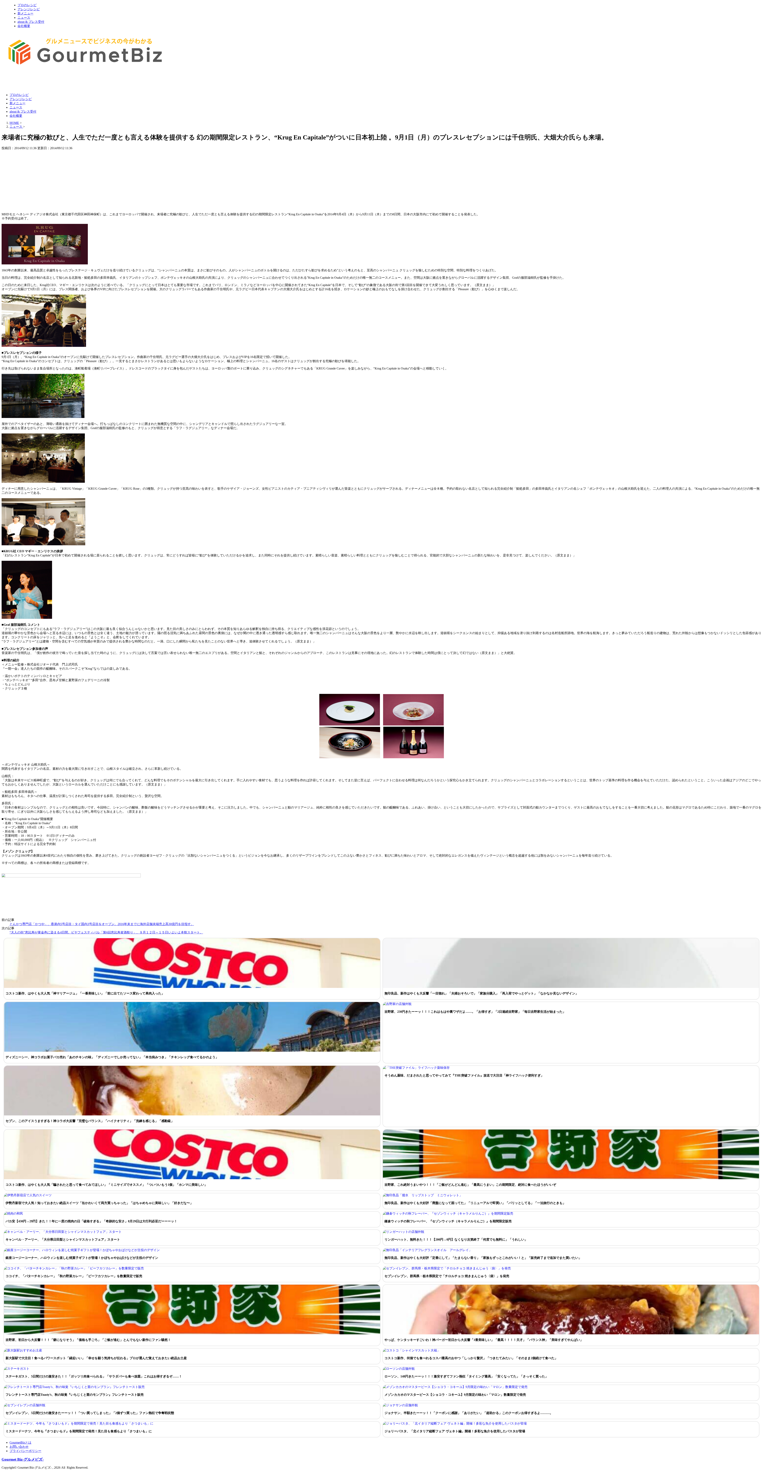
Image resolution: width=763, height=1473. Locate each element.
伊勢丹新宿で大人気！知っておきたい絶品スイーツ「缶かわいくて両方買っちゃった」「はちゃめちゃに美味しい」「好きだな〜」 (99, 1203)
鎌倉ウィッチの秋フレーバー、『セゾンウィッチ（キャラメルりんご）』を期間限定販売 (448, 1221)
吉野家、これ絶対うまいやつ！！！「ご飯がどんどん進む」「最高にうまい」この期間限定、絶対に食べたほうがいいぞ (470, 1184)
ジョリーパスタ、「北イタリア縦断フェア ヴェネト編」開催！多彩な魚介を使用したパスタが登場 (454, 1431)
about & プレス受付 (30, 21)
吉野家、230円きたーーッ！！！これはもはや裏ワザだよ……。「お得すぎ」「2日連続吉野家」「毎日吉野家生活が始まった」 (475, 1011)
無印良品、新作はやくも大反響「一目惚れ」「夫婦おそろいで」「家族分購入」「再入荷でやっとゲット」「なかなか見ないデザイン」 (481, 993)
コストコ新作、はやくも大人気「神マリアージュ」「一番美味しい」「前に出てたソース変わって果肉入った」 (85, 993)
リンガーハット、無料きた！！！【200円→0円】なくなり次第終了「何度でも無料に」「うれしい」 (456, 1239)
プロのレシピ (27, 5)
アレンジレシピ (28, 9)
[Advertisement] (74, 80)
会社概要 (23, 26)
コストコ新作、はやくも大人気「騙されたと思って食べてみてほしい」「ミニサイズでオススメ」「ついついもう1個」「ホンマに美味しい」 (106, 1184)
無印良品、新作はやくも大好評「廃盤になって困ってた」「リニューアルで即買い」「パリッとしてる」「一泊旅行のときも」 (475, 1203)
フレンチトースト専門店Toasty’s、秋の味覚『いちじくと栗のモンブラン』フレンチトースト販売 (75, 1394)
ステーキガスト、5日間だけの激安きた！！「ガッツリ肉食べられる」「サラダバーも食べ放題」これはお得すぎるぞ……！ (94, 1376)
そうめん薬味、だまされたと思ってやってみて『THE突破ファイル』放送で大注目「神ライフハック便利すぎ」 (464, 1075)
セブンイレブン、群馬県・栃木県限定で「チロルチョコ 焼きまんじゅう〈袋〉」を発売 (446, 1276)
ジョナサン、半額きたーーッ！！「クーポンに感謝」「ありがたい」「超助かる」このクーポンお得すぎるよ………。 (468, 1413)
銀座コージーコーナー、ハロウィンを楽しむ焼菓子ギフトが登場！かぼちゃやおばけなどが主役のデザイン (82, 1257)
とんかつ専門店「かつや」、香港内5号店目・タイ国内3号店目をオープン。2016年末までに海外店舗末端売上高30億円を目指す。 (102, 924)
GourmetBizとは (20, 1442)
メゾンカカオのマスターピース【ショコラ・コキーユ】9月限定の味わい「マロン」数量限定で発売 (455, 1394)
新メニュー (25, 13)
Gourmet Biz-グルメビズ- (23, 1459)
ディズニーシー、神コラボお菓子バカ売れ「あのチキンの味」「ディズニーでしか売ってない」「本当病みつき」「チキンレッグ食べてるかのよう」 (112, 1057)
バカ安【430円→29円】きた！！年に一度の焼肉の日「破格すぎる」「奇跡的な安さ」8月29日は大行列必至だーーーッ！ (91, 1221)
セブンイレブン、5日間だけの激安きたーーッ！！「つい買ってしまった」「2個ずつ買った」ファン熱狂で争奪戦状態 (90, 1413)
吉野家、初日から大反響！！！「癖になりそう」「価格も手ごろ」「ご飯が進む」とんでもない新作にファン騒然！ (88, 1339)
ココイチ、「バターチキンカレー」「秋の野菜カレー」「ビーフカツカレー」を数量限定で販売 (74, 1276)
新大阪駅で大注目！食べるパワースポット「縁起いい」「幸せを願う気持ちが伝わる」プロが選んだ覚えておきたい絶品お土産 (96, 1358)
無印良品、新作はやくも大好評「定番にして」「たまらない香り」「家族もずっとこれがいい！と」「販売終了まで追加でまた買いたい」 (483, 1257)
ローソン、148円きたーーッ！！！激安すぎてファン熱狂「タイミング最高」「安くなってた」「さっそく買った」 (466, 1376)
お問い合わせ (19, 1446)
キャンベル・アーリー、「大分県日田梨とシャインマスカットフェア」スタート (63, 1239)
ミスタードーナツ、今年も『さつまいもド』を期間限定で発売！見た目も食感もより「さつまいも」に (79, 1431)
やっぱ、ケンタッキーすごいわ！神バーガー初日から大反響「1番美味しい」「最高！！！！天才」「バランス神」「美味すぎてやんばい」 (483, 1339)
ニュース (23, 17)
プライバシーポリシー (25, 1451)
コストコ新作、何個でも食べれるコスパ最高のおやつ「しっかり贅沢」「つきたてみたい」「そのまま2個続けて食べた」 (471, 1358)
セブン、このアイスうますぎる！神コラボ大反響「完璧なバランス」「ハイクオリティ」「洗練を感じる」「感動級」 (90, 1121)
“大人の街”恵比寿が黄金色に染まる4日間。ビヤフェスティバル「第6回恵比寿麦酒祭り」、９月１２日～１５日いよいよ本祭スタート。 (106, 932)
